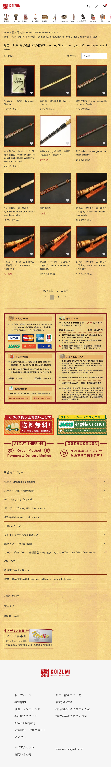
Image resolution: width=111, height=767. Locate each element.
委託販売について (25, 716)
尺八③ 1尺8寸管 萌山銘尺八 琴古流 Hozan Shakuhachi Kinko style (91, 265)
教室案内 (20, 702)
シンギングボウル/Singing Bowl (21, 534)
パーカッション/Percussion (19, 490)
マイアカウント (24, 747)
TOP (6, 32)
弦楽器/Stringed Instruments (19, 481)
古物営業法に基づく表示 (71, 716)
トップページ (23, 695)
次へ (65, 297)
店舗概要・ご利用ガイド (30, 729)
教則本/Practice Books (16, 570)
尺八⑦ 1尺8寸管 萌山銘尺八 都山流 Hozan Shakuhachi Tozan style (91, 211)
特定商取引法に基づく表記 (73, 709)
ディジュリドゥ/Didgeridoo (19, 499)
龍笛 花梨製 (45, 208)
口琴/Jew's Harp (13, 526)
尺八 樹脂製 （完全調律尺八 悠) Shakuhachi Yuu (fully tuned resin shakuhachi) (19, 211)
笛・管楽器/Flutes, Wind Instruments (34, 32)
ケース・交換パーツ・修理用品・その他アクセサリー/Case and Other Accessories (50, 552)
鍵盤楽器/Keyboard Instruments (21, 517)
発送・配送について (68, 695)
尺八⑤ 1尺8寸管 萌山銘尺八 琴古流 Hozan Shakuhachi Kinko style (19, 265)
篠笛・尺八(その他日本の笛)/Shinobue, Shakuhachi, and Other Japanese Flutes (51, 36)
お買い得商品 (11, 595)
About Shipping (24, 723)
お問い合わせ (23, 754)
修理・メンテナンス (27, 709)
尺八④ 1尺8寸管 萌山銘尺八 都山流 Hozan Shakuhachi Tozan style (55, 265)
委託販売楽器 (11, 616)
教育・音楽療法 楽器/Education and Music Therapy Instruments (39, 579)
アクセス (20, 736)
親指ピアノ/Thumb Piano (18, 543)
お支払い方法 (64, 702)
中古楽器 (9, 606)
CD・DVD (9, 561)
